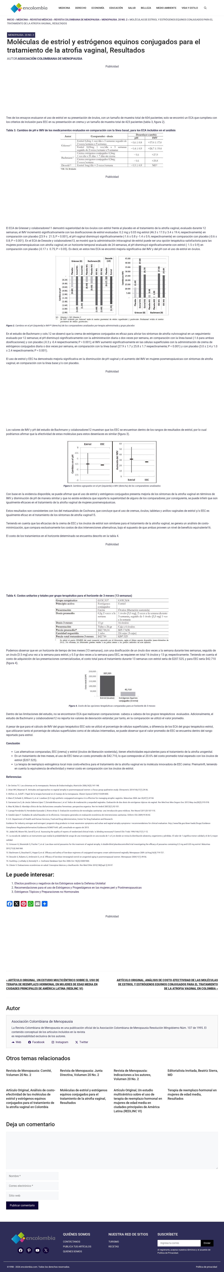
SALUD (132, 7)
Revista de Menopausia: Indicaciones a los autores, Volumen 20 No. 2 (132, 1075)
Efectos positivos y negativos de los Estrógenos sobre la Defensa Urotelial (60, 883)
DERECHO (80, 7)
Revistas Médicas (41, 19)
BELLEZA (146, 7)
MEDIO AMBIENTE (166, 7)
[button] (205, 8)
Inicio (10, 19)
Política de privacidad (206, 1267)
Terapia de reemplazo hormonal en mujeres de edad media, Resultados (192, 1094)
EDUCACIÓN (116, 7)
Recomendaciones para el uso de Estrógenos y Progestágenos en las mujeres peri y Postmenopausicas (78, 887)
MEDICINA (64, 7)
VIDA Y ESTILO (190, 7)
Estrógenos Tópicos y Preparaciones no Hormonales (47, 891)
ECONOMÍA (98, 7)
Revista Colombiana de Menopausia (76, 19)
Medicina (22, 19)
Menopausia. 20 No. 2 (114, 19)
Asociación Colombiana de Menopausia (50, 58)
